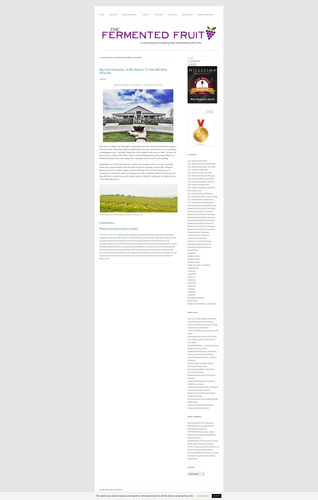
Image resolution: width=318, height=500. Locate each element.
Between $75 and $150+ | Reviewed (201, 229)
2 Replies (102, 79)
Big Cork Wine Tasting (151, 255)
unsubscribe (195, 61)
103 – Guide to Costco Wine (198, 169)
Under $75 (112, 237)
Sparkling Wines (194, 256)
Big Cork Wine (137, 255)
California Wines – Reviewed (198, 235)
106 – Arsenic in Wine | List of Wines (201, 178)
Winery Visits (121, 237)
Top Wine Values (194, 262)
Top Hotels (172, 15)
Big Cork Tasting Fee (143, 237)
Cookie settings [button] (202, 496)
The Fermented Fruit (195, 423)
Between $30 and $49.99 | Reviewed (132, 234)
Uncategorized (193, 268)
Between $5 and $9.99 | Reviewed (200, 223)
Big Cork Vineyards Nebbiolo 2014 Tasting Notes (127, 249)
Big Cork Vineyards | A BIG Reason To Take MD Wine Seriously (133, 71)
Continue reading (107, 222)
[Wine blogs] (201, 146)
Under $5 (191, 289)
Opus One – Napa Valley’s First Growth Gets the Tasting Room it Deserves (201, 426)
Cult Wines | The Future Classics (200, 241)
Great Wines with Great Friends (199, 244)
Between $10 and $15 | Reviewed (200, 211)
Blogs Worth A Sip (129, 15)
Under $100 (159, 234)
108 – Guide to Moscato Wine (198, 184)
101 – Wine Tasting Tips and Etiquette (201, 163)
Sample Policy (187, 15)
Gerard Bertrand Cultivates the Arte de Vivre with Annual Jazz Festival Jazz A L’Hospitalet (202, 339)
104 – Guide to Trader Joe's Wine (200, 172)
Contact (145, 15)
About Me (113, 15)
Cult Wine (158, 15)
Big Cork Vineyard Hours (160, 237)
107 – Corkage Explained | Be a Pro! (201, 181)
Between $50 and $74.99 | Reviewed (201, 226)
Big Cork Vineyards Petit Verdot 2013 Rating (120, 252)
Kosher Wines (193, 250)
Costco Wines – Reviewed (197, 238)
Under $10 (191, 271)
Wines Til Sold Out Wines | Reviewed (201, 303)
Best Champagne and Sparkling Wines (202, 205)
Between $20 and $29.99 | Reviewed (201, 217)
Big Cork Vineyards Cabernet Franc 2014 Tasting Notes (149, 243)
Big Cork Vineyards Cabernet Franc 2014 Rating (145, 240)
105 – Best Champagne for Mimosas (201, 175)
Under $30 (191, 286)
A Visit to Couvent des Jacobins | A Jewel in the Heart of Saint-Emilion (203, 455)
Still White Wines (194, 259)
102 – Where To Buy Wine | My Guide (201, 166)
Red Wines (150, 234)
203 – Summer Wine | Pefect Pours (201, 199)
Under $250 (169, 234)
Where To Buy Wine (205, 15)
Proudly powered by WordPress (110, 489)
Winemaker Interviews (196, 297)
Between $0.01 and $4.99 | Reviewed (201, 208)
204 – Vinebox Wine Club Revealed (201, 202)
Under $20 (191, 280)
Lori (189, 446)
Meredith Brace (193, 440)
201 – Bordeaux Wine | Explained (200, 193)
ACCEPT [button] (216, 496)
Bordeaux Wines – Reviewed (198, 232)
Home (101, 15)
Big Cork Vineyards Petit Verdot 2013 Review (153, 252)
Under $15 (191, 277)
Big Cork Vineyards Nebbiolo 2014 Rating (138, 246)
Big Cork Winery (165, 255)
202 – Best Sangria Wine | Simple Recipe (203, 196)
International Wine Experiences (199, 247)
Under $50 (103, 237)
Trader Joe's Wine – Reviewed (199, 265)
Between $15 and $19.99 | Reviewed (201, 214)
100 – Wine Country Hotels (197, 160)
